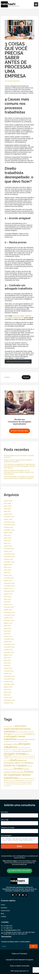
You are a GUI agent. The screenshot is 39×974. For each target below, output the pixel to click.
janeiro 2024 (8, 580)
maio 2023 (7, 599)
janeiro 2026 (8, 519)
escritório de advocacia (25, 778)
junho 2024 (7, 567)
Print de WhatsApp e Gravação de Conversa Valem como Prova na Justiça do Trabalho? (19, 477)
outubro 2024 (8, 559)
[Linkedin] (19, 894)
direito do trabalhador (24, 763)
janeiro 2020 (8, 697)
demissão (11, 758)
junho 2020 (7, 692)
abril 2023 (7, 602)
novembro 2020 (9, 679)
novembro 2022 (9, 615)
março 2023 (8, 604)
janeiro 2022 (8, 642)
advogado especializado (26, 739)
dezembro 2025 (9, 522)
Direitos (18, 768)
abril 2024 (7, 572)
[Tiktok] (26, 894)
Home (3, 905)
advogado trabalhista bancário (19, 749)
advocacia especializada (15, 727)
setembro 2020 (9, 684)
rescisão (6, 783)
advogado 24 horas (18, 734)
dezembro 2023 (9, 583)
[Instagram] (16, 894)
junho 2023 (7, 596)
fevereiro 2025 (9, 548)
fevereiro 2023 (9, 607)
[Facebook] (12, 894)
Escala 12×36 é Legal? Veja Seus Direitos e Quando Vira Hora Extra (18, 461)
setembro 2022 (9, 620)
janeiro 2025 (8, 551)
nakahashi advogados (25, 782)
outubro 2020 (8, 681)
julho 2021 (7, 658)
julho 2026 (7, 503)
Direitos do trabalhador (18, 773)
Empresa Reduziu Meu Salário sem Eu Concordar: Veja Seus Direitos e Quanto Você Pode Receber (19, 472)
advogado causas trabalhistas (14, 737)
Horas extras (20, 780)
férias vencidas (11, 780)
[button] (36, 4)
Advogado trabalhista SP (22, 751)
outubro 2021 (8, 650)
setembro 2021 (9, 652)
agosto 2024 (8, 564)
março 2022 (8, 636)
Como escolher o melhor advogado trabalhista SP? (18, 316)
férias (5, 780)
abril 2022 (7, 634)
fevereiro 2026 (9, 517)
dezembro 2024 (9, 554)
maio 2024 (7, 570)
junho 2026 (7, 506)
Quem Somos (5, 910)
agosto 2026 (8, 501)
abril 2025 (7, 543)
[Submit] (33, 946)
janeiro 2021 (8, 673)
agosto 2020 (8, 687)
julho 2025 (7, 535)
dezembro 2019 (9, 700)
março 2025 (8, 546)
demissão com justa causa (21, 758)
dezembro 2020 (9, 676)
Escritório (4, 908)
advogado (8, 734)
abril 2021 (7, 665)
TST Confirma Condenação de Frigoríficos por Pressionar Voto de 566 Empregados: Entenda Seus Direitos (19, 466)
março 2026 (8, 514)
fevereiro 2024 (9, 578)
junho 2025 (7, 538)
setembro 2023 (9, 591)
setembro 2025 (9, 530)
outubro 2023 (8, 588)
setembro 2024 (9, 562)
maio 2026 (7, 509)
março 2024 (8, 575)
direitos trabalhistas (17, 776)
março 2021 (8, 668)
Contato (3, 916)
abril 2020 (7, 695)
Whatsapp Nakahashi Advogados (18, 361)
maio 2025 (7, 541)
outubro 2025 (8, 527)
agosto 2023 (8, 594)
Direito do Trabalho (15, 765)
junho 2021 (7, 660)
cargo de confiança (23, 756)
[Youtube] (22, 894)
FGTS (33, 778)
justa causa (27, 780)
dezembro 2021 (9, 644)
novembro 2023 (9, 586)
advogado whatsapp (15, 753)
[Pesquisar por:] (13, 377)
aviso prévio (14, 756)
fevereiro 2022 (9, 639)
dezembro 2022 (9, 612)
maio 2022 (7, 631)
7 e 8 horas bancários (9, 726)
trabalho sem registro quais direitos (17, 784)
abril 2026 (7, 511)
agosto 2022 (8, 623)
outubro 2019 (8, 703)
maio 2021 (7, 663)
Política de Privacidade (19, 953)
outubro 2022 (8, 618)
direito (14, 760)
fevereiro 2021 (9, 671)
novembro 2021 (9, 647)
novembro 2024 (9, 556)
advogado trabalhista (17, 745)
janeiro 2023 (8, 610)
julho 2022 (7, 626)
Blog (2, 913)
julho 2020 (7, 689)
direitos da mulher (18, 772)
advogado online (11, 744)
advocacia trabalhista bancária (25, 732)
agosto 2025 (8, 533)
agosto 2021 (8, 655)
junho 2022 (7, 628)
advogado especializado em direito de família (16, 741)
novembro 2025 (9, 525)
